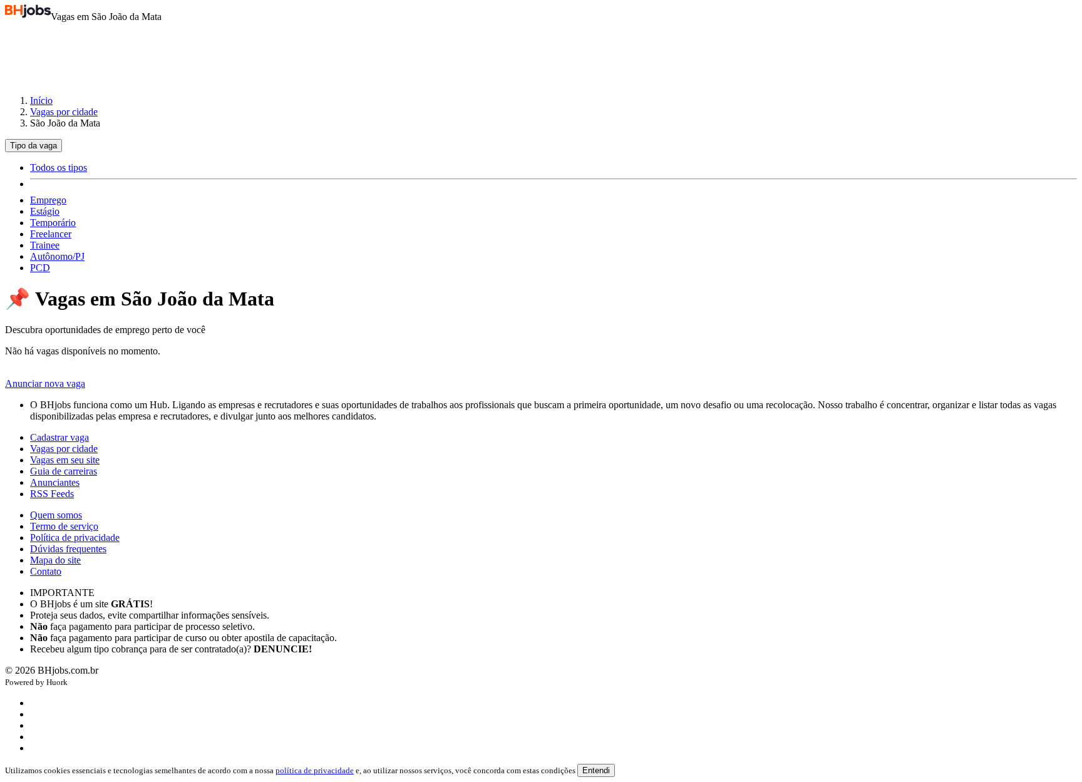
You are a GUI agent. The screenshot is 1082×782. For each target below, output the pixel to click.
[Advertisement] (541, 52)
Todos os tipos (58, 167)
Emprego (48, 200)
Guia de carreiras (63, 471)
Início (41, 100)
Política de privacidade (75, 537)
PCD (40, 267)
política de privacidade (315, 770)
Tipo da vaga (33, 145)
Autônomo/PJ (57, 256)
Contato (45, 571)
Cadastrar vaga (59, 437)
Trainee (44, 245)
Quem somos (56, 515)
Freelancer (50, 234)
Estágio (44, 211)
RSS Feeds (52, 493)
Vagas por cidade (64, 111)
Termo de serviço (64, 526)
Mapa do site (55, 560)
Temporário (53, 222)
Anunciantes (55, 482)
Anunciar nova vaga (45, 383)
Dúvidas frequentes (68, 548)
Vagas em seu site (65, 460)
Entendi (596, 770)
